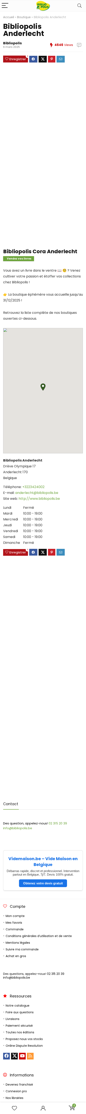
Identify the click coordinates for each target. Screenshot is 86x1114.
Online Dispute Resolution (24, 1046)
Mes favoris (14, 923)
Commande (15, 929)
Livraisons (12, 1019)
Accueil (8, 17)
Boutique (24, 17)
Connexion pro (16, 1091)
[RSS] (30, 1056)
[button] (43, 387)
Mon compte (15, 916)
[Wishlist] (14, 1108)
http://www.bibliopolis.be (39, 498)
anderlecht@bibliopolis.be (36, 492)
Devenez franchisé (19, 1084)
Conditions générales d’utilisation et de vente (39, 936)
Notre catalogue (17, 1005)
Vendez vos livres (19, 258)
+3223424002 (33, 487)
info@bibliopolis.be (17, 828)
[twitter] (14, 1056)
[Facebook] (6, 1056)
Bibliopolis (12, 43)
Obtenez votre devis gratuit (43, 883)
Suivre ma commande (22, 949)
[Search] (80, 5)
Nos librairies (14, 1098)
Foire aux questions (20, 1012)
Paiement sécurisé (19, 1026)
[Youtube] (22, 1056)
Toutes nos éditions (20, 1032)
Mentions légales (18, 943)
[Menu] (5, 5)
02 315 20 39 (58, 823)
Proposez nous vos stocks (24, 1039)
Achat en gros (16, 956)
